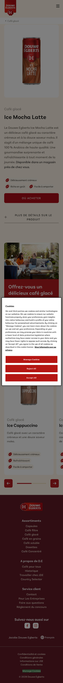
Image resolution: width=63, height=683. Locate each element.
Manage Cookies (31, 359)
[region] (31, 341)
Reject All (31, 368)
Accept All (31, 378)
